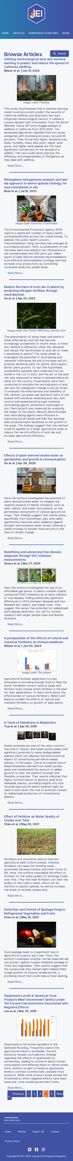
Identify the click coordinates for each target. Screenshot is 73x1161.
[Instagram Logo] (43, 1149)
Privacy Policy (12, 1141)
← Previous (16, 1093)
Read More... (15, 165)
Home (5, 33)
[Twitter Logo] (29, 1149)
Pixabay (44, 102)
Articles (18, 33)
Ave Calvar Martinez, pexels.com (44, 330)
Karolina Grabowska (44, 223)
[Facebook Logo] (36, 1149)
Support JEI (38, 1131)
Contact (55, 1131)
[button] (43, 33)
